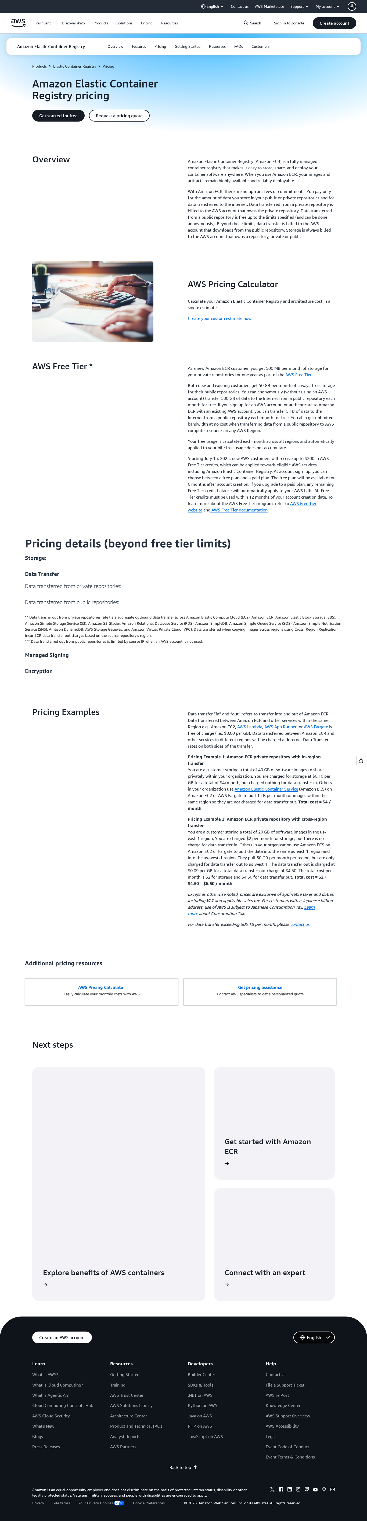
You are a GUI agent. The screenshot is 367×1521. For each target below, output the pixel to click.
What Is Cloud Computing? (57, 1385)
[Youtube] (315, 1490)
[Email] (332, 1490)
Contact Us (276, 1374)
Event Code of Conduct (287, 1446)
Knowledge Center (283, 1405)
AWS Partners (123, 1446)
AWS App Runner (280, 726)
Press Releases (46, 1446)
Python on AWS (202, 1405)
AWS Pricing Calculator (101, 987)
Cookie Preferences (149, 1503)
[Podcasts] (324, 1490)
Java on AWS (200, 1415)
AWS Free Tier (298, 374)
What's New (43, 1426)
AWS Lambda (249, 726)
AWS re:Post (277, 1395)
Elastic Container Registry (74, 66)
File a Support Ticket (285, 1385)
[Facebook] (281, 1490)
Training (117, 1385)
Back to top (180, 1467)
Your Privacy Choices (95, 1503)
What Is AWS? (45, 1374)
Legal (271, 1436)
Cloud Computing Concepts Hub (62, 1405)
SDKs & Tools (200, 1385)
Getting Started (124, 1374)
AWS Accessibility (282, 1426)
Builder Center (201, 1374)
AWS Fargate (316, 726)
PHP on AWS (200, 1426)
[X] (272, 1490)
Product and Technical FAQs (136, 1426)
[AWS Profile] (352, 6)
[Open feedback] (361, 760)
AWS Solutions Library (131, 1405)
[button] (73, 23)
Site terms (61, 1503)
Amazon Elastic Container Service (266, 789)
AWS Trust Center (126, 1395)
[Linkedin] (289, 1490)
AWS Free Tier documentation (239, 510)
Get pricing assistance (260, 987)
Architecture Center (128, 1415)
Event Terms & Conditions (290, 1457)
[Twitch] (307, 1490)
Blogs (37, 1436)
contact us (300, 924)
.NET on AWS (200, 1395)
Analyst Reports (125, 1436)
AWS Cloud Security (51, 1415)
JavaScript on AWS (205, 1436)
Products (39, 66)
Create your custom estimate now (219, 318)
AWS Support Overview (288, 1415)
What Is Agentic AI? (50, 1395)
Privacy (38, 1503)
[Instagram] (298, 1490)
